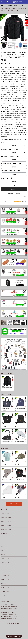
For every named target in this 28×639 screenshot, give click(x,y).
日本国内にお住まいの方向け (14, 193)
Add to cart (14, 189)
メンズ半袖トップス (5, 579)
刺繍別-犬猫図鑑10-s (6, 513)
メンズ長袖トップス (5, 575)
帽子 (2, 546)
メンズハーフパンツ (5, 587)
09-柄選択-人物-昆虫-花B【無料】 (9, 149)
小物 (2, 550)
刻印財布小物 (4, 533)
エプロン (3, 554)
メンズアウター (4, 583)
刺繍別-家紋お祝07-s (6, 525)
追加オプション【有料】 (6, 178)
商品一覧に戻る (14, 504)
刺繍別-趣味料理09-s (6, 517)
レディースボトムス (5, 562)
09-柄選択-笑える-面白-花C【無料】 (10, 156)
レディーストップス (5, 558)
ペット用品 (3, 595)
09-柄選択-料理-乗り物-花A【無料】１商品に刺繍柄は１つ (13, 141)
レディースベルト (4, 566)
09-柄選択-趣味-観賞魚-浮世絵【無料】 (11, 171)
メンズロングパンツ (5, 591)
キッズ (2, 571)
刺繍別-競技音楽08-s (6, 521)
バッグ (2, 542)
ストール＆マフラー (5, 537)
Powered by (12, 625)
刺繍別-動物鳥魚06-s (6, 529)
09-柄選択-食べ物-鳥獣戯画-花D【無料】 (11, 163)
